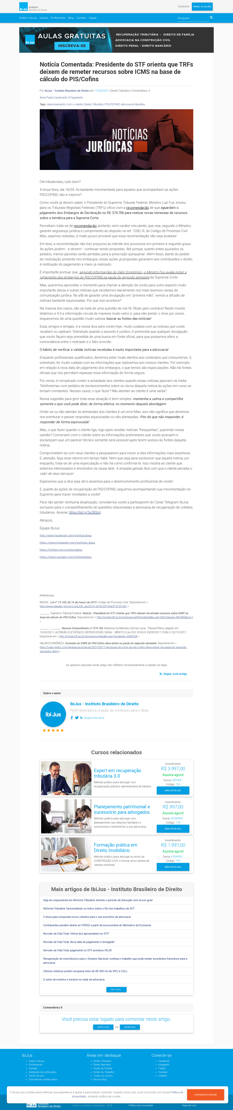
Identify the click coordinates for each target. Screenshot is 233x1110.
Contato (81, 17)
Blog (71, 17)
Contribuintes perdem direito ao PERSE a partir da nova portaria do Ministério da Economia (97, 925)
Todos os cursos (103, 1075)
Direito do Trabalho (103, 1072)
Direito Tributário (94, 104)
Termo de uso (36, 1075)
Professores (58, 17)
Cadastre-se (129, 1027)
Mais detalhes (173, 790)
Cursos (44, 17)
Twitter (162, 1068)
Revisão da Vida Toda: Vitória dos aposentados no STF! (76, 933)
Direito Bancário (102, 1064)
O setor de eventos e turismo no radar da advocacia (74, 979)
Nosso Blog (100, 1079)
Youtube (162, 1072)
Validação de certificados (42, 1072)
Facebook (163, 1061)
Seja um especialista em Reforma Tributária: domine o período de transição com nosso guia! (98, 900)
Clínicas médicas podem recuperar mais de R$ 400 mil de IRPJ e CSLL (85, 971)
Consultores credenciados (43, 1079)
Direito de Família (102, 1068)
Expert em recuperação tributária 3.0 (117, 773)
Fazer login (103, 1027)
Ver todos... (116, 990)
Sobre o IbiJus (28, 17)
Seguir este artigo (175, 674)
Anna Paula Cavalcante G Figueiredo (61, 97)
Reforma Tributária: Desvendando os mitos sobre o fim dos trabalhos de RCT (89, 908)
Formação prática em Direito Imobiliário (115, 847)
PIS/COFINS (112, 104)
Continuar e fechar (205, 1094)
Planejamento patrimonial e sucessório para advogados (122, 809)
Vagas (93, 17)
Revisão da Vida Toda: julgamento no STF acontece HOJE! (77, 950)
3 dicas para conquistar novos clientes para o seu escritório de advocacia (87, 917)
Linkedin (162, 1075)
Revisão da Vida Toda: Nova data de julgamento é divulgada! (79, 942)
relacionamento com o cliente (65, 104)
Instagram (163, 1064)
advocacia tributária (133, 104)
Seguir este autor (93, 717)
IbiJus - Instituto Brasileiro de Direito (67, 90)
